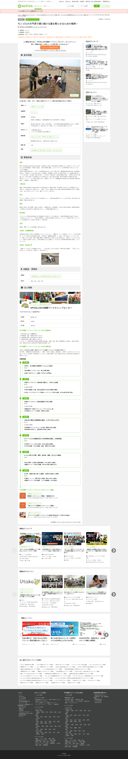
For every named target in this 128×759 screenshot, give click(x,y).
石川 (46, 721)
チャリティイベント (41, 704)
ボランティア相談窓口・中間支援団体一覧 (25, 705)
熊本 (50, 732)
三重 (50, 723)
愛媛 (75, 727)
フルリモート (68, 707)
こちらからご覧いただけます (57, 50)
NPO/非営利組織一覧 (24, 701)
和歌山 (38, 726)
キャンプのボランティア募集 (62, 680)
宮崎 (58, 732)
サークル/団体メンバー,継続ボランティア (46, 702)
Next (113, 550)
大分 (54, 732)
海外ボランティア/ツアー (29, 15)
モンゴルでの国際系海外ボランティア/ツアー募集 (58, 676)
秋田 (55, 712)
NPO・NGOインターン (55, 699)
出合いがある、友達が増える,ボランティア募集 (87, 671)
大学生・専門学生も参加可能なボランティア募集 (90, 667)
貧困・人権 (38, 741)
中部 (37, 720)
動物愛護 (45, 745)
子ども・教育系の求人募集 (27, 664)
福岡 (37, 732)
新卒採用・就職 (69, 699)
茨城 (37, 716)
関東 (37, 715)
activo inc (61, 755)
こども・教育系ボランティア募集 (44, 667)
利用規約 (21, 710)
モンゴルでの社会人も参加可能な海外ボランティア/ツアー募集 (36, 678)
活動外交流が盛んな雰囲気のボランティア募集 (81, 673)
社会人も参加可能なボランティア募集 (65, 667)
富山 (41, 721)
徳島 (67, 727)
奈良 (59, 726)
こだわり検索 (105, 6)
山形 (59, 712)
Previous (14, 550)
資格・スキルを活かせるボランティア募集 (31, 673)
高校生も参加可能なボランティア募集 (30, 669)
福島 (37, 713)
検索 (97, 6)
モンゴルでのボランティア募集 (98, 664)
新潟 (37, 721)
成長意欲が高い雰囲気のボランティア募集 (55, 673)
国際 (37, 738)
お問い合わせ (22, 707)
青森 (43, 712)
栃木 (41, 716)
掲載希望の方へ (106, 1)
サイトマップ (22, 699)
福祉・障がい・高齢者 (49, 741)
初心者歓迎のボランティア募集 (64, 671)
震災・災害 (51, 738)
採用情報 (64, 753)
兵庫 (55, 726)
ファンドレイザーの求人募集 (79, 664)
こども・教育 (43, 738)
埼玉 (50, 716)
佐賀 (41, 732)
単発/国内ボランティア (41, 699)
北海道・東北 (39, 710)
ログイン (21, 716)
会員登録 (82, 1)
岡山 (50, 729)
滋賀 (43, 726)
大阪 (51, 726)
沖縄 (43, 734)
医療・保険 (38, 745)
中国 (37, 727)
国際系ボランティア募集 (26, 667)
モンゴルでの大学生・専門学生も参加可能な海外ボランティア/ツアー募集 (74, 678)
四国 (66, 726)
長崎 (46, 732)
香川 (71, 727)
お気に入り (68, 1)
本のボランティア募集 (94, 680)
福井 (50, 721)
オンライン (38, 709)
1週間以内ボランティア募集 (27, 671)
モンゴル (34, 112)
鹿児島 (38, 734)
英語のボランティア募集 (74, 682)
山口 (37, 729)
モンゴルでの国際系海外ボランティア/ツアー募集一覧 (74, 15)
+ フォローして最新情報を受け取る (41, 304)
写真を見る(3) (74, 95)
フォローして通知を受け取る (50, 47)
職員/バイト (46, 6)
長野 (58, 721)
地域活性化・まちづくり (42, 740)
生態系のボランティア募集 (58, 682)
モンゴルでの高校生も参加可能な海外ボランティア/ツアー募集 (36, 680)
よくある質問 (22, 698)
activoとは (61, 1)
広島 (54, 729)
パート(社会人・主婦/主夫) (82, 701)
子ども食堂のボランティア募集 (45, 664)
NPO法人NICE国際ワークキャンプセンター (33, 27)
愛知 (46, 723)
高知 (79, 727)
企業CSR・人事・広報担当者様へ (93, 1)
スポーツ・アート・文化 (42, 743)
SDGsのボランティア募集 (62, 664)
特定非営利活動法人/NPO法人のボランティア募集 (77, 669)
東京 (58, 716)
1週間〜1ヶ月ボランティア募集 (46, 671)
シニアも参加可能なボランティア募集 (52, 669)
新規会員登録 (22, 715)
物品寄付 (56, 704)
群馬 (46, 716)
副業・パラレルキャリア (71, 702)
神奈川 (38, 718)
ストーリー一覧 (23, 702)
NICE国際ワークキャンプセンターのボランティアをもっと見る (66, 522)
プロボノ (50, 704)
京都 (47, 726)
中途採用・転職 (79, 699)
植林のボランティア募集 (42, 682)
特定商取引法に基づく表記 (26, 713)
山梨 (54, 721)
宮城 (51, 712)
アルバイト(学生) (69, 701)
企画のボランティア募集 (79, 680)
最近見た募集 (75, 1)
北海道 (38, 712)
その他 (58, 743)
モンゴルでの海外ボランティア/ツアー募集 (31, 676)
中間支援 (52, 743)
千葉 (54, 716)
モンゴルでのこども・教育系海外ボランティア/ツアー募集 (88, 676)
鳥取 (41, 729)
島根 (46, 729)
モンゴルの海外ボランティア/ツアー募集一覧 (48, 15)
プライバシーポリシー (24, 711)
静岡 (41, 723)
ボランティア (38, 6)
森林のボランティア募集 (26, 682)
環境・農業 (53, 740)
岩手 (47, 712)
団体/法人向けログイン (100, 695)
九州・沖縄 (38, 731)
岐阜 (37, 723)
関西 (37, 724)
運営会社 (21, 708)
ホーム (19, 15)
